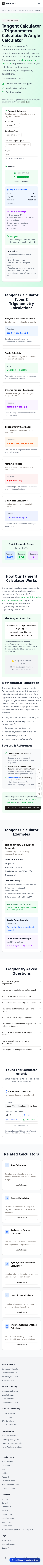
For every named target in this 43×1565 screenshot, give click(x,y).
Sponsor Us (6, 1507)
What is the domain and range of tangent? (19, 1002)
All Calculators (7, 1462)
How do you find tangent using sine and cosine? (18, 1010)
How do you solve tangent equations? (17, 1050)
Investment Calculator (11, 1402)
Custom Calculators (9, 1488)
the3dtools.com (8, 1518)
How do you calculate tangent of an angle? (19, 990)
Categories (6, 1465)
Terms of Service (8, 1544)
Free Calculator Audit (10, 1484)
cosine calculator (28, 802)
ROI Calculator (7, 1399)
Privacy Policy (7, 1540)
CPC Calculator (8, 1417)
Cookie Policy (7, 1548)
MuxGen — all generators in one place (17, 1529)
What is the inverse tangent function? (17, 1017)
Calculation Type (11, 131)
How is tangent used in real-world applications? (15, 1042)
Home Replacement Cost (12, 1447)
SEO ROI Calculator (9, 1425)
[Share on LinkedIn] (39, 783)
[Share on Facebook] (39, 788)
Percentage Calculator (11, 1376)
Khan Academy (14, 777)
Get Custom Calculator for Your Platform (23, 808)
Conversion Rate (8, 1413)
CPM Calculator (8, 1421)
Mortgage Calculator (10, 1391)
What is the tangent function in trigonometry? (14, 982)
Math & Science (25, 10)
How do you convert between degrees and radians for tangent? (19, 1025)
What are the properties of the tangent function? (17, 1033)
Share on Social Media (14, 1112)
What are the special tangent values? (17, 996)
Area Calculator (8, 1380)
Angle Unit (9, 121)
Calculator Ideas (8, 1481)
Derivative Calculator (10, 1369)
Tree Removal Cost (9, 1435)
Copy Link (9, 1102)
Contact (5, 1503)
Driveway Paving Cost (10, 1439)
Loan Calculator (8, 1395)
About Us (5, 1499)
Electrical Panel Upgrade (12, 1443)
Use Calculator (21, 1185)
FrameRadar (7, 1526)
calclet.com (6, 1522)
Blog (3, 1469)
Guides (5, 1473)
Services (5, 1510)
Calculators (11, 10)
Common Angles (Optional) (15, 141)
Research (5, 1477)
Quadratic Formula (9, 1373)
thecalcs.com (7, 1514)
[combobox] (12, 125)
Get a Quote (25, 102)
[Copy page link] (39, 794)
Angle (7, 150)
